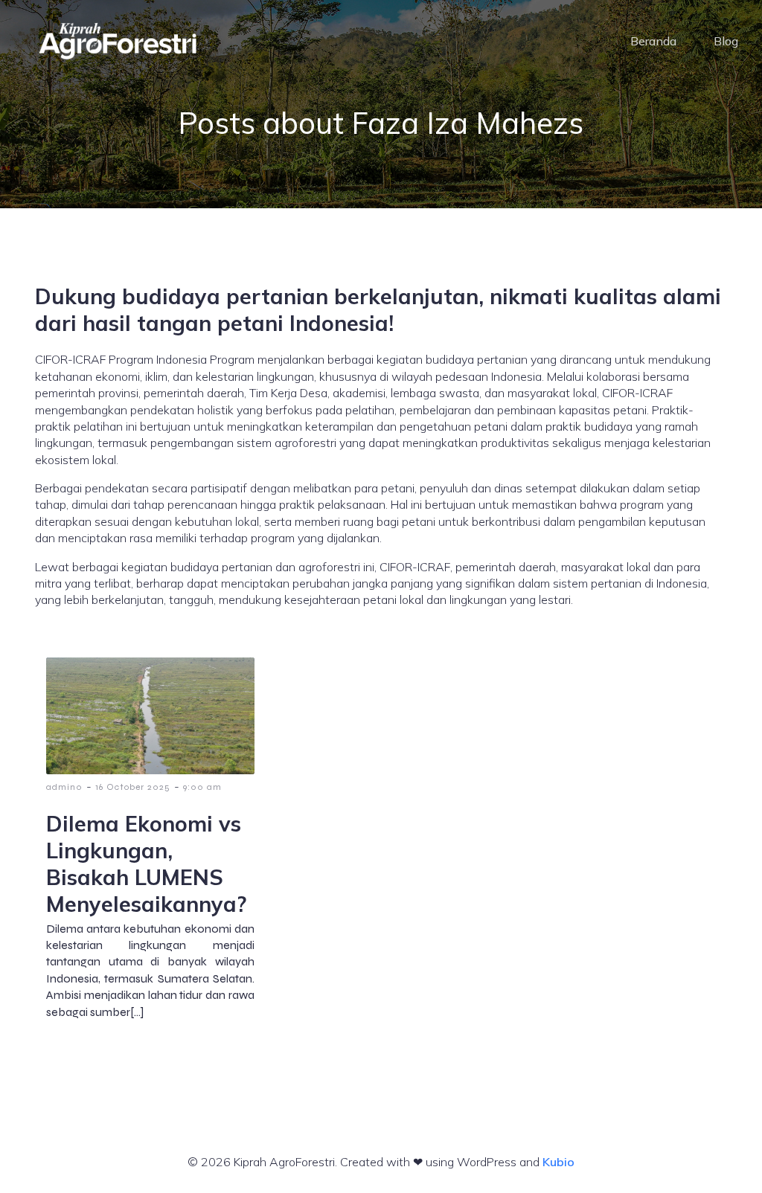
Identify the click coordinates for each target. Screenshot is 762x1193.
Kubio (558, 1161)
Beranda (653, 40)
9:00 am (202, 787)
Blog (726, 40)
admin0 (64, 787)
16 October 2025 (132, 787)
